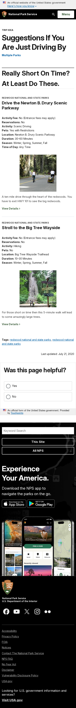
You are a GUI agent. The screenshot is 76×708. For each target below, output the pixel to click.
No (14, 396)
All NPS (38, 450)
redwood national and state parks (30, 339)
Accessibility (9, 630)
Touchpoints (17, 413)
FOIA (5, 642)
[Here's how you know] (38, 4)
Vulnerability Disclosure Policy (20, 675)
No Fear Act (9, 664)
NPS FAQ (7, 658)
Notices (6, 647)
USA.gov (7, 681)
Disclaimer (8, 669)
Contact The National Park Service (23, 653)
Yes (14, 386)
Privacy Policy (10, 636)
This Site (38, 442)
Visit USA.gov (12, 700)
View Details (10, 208)
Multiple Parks (11, 55)
